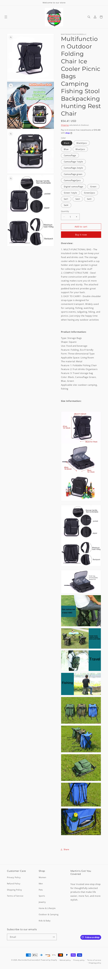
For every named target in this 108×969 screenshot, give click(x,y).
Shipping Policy (14, 889)
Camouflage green (73, 174)
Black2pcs (82, 143)
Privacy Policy (14, 877)
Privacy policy (79, 960)
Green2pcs (89, 192)
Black (66, 143)
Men (41, 883)
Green (93, 186)
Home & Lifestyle (47, 908)
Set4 (66, 205)
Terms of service (94, 960)
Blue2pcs (80, 149)
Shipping (65, 125)
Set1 (66, 199)
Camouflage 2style (73, 167)
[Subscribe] (53, 937)
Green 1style (70, 192)
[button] (6, 17)
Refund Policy (13, 883)
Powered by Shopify (49, 960)
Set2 (77, 199)
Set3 (89, 199)
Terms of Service (15, 895)
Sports (42, 895)
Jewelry (42, 902)
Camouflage (70, 155)
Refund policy (65, 960)
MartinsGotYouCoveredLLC (29, 960)
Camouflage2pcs (72, 180)
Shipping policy (95, 963)
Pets (41, 889)
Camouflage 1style (73, 161)
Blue (66, 149)
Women (42, 877)
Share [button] (66, 849)
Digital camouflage (73, 186)
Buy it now (81, 234)
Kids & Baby (45, 920)
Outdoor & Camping (48, 914)
